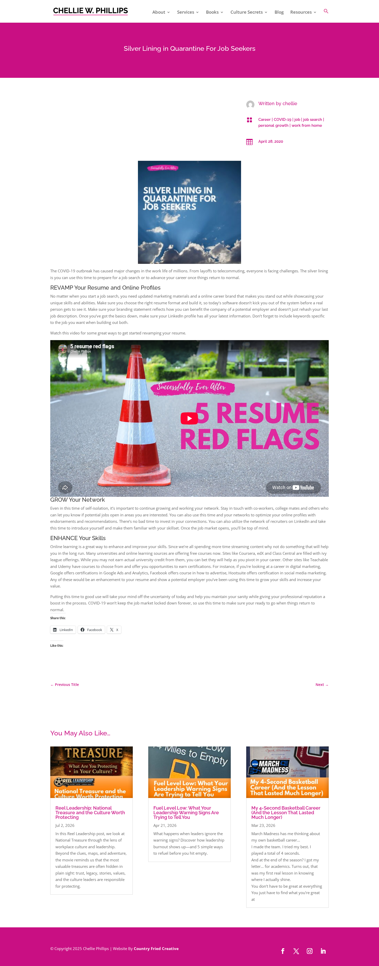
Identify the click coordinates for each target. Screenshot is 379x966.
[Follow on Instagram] (309, 951)
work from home (307, 125)
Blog (279, 12)
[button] (326, 16)
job (297, 119)
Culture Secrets (246, 12)
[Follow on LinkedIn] (323, 951)
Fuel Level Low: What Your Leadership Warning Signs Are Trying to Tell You (186, 812)
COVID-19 (282, 119)
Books (212, 12)
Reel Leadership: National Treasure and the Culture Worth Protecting (90, 812)
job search (312, 119)
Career (264, 119)
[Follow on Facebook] (283, 951)
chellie (290, 103)
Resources (301, 12)
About (158, 12)
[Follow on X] (296, 951)
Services (185, 12)
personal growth (273, 125)
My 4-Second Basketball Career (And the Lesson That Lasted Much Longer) (285, 812)
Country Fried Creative (156, 948)
